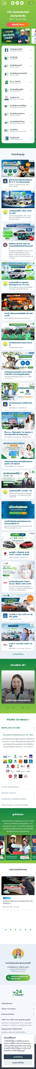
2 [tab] (13, 708)
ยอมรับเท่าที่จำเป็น (18, 1063)
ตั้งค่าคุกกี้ (21, 1050)
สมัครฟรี (18, 24)
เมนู (31, 3)
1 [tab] (8, 708)
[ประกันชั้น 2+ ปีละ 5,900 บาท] (18, 603)
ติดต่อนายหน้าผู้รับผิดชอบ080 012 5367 (19, 977)
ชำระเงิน (10, 787)
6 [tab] (31, 930)
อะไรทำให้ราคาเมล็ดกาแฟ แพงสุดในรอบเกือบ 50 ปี (17, 902)
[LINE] (17, 3)
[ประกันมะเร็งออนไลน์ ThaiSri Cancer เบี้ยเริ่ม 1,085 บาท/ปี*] (18, 570)
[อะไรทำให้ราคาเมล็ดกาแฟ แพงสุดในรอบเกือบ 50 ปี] (18, 885)
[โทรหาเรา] (22, 3)
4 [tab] (23, 708)
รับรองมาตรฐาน (15, 805)
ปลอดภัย (9, 793)
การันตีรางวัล (14, 799)
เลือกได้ (11, 728)
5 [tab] (28, 708)
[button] (18, 1003)
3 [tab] (18, 708)
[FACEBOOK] (13, 3)
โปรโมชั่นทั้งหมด (18, 654)
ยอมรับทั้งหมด (18, 1057)
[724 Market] (4, 3)
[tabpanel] (18, 671)
